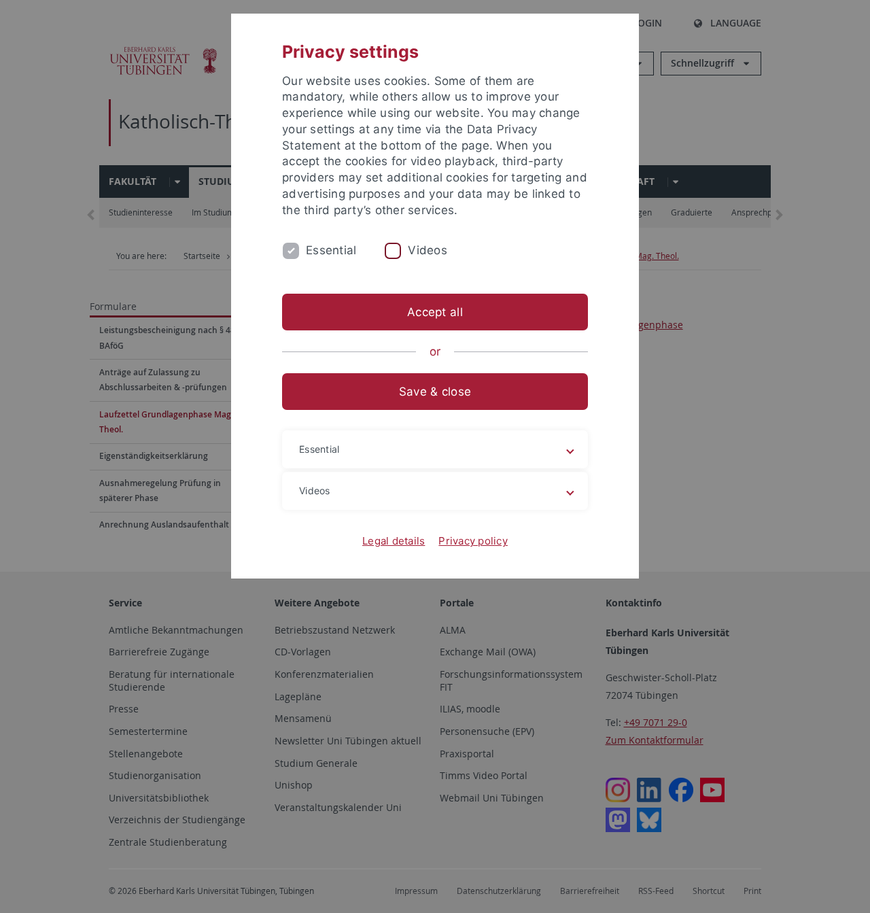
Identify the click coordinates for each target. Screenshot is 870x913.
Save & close (435, 391)
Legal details (393, 540)
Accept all (435, 312)
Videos (427, 250)
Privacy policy (473, 540)
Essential (331, 250)
